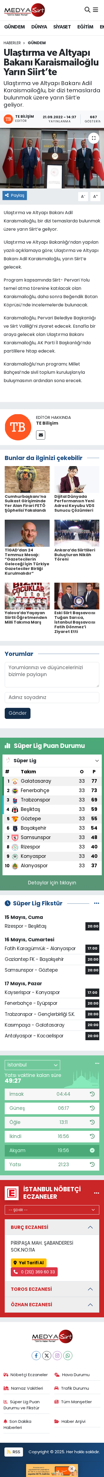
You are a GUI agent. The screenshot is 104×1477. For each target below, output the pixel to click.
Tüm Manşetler (76, 1402)
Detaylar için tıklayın (52, 882)
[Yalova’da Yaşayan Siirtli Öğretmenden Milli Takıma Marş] (27, 595)
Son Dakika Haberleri (18, 1424)
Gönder (18, 713)
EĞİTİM (85, 27)
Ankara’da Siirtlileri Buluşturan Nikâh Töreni (74, 554)
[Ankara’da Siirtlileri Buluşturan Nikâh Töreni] (76, 533)
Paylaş (17, 195)
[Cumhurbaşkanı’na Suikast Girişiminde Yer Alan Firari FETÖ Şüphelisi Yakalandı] (27, 479)
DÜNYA (39, 27)
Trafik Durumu (75, 1388)
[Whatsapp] (67, 1355)
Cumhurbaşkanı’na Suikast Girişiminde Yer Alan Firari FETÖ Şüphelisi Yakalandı (25, 503)
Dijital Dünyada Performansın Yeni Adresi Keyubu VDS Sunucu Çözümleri (74, 503)
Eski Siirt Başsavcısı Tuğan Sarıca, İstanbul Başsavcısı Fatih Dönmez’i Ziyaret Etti (74, 622)
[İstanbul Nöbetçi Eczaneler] (96, 1193)
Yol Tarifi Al (31, 1263)
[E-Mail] (40, 435)
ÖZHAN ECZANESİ (31, 1304)
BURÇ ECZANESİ (29, 1227)
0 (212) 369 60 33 (37, 1272)
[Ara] (87, 10)
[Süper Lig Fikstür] (96, 903)
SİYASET (62, 27)
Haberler (12, 43)
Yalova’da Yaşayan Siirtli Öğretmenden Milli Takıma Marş (26, 617)
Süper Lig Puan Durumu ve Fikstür (22, 1405)
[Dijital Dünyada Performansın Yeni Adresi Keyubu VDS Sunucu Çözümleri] (76, 479)
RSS (16, 1452)
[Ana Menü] (95, 10)
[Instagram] (57, 1355)
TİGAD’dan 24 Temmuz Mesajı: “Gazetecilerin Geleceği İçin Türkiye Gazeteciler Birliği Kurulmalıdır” (27, 561)
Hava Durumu (76, 1375)
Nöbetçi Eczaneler (29, 1375)
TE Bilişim (47, 423)
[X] (46, 1355)
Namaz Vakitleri (27, 1388)
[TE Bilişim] (18, 426)
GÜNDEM (14, 27)
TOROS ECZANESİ (31, 1289)
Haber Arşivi (73, 1421)
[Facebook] (36, 1355)
